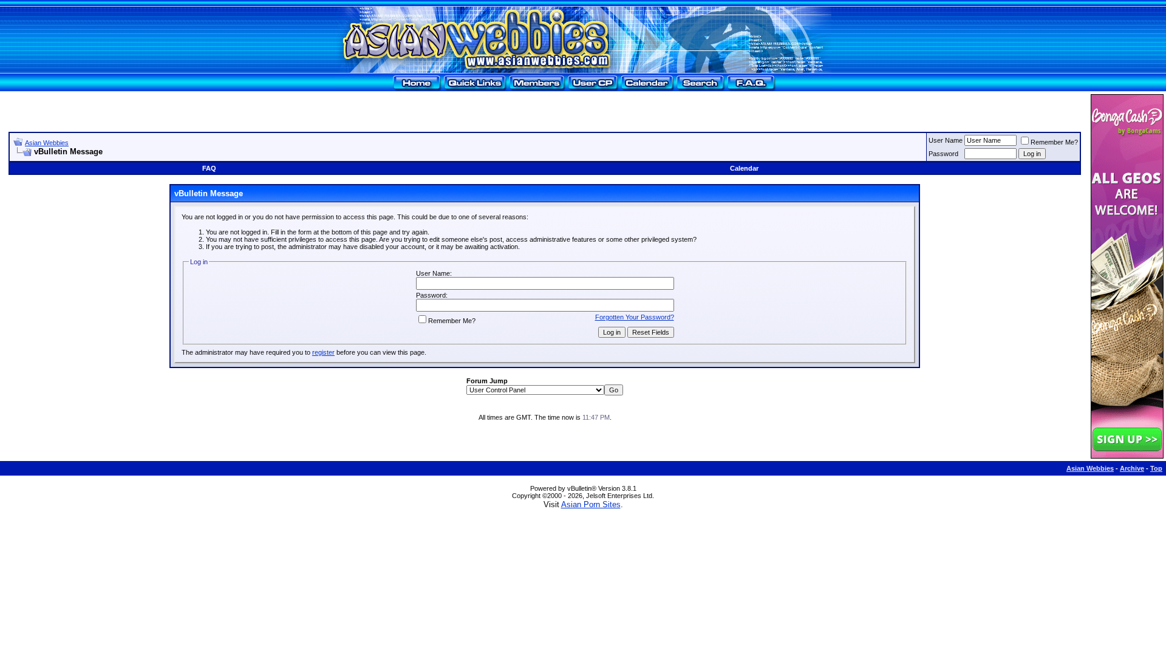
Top (1156, 468)
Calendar (744, 168)
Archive (1132, 468)
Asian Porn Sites (591, 504)
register (323, 352)
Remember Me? (1054, 142)
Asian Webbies (47, 142)
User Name (946, 140)
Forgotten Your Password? (634, 317)
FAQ (209, 168)
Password (943, 153)
